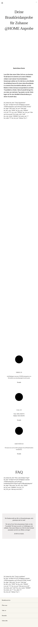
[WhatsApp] (5, 626)
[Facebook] (2, 626)
